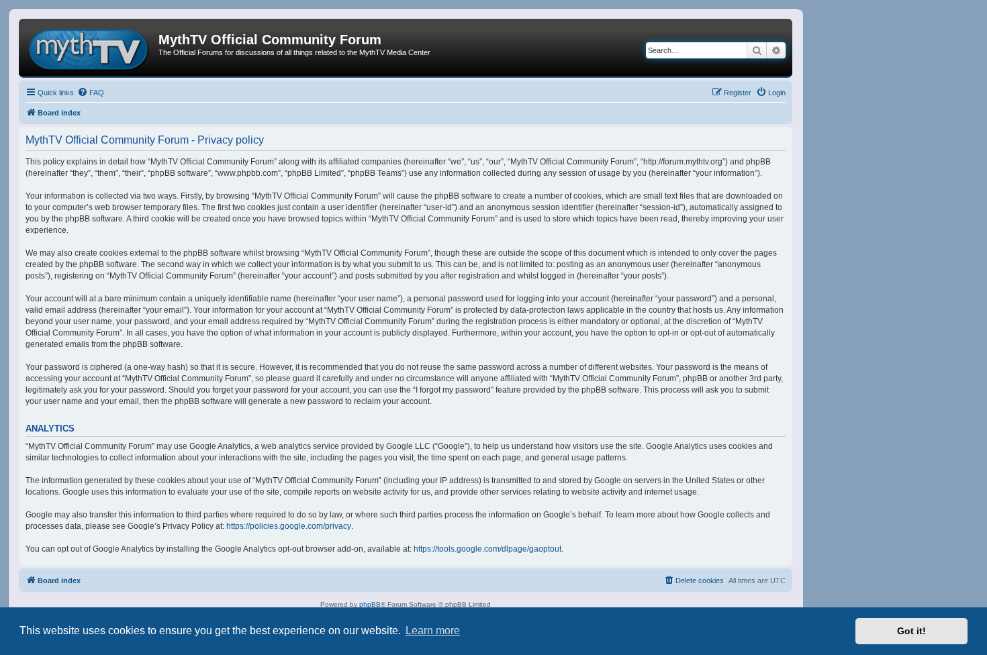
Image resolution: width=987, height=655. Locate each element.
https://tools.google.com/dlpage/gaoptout (487, 549)
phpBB (370, 604)
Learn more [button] (433, 630)
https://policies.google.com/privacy (288, 526)
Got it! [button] (911, 630)
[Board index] (90, 47)
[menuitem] (90, 93)
